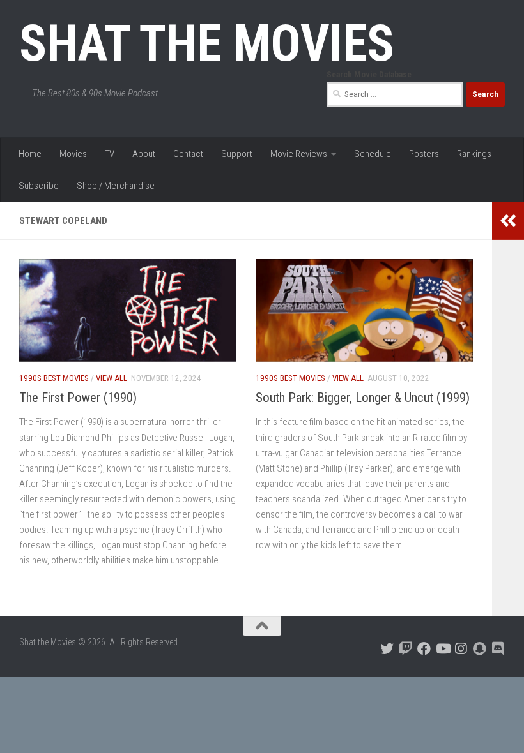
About (143, 154)
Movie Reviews (298, 154)
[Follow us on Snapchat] (479, 648)
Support (236, 154)
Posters (424, 154)
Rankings (474, 154)
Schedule (372, 154)
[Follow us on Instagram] (461, 648)
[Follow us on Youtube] (442, 648)
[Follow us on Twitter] (387, 648)
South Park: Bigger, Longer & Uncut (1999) (363, 397)
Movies (73, 154)
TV (109, 154)
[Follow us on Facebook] (424, 648)
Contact (188, 154)
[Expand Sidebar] (508, 221)
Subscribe (39, 185)
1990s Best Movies (54, 378)
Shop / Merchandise (116, 185)
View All (111, 378)
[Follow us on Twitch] (405, 648)
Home (30, 154)
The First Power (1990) (78, 397)
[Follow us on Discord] (498, 648)
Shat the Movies (206, 43)
